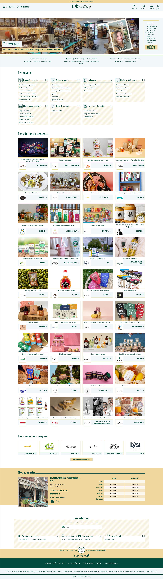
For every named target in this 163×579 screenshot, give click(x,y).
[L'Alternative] (81, 7)
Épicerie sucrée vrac (25, 100)
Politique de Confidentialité (91, 563)
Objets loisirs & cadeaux (26, 117)
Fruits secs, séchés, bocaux (27, 91)
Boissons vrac (88, 91)
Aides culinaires (56, 85)
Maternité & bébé (57, 111)
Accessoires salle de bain (123, 94)
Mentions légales (74, 563)
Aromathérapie (88, 117)
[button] (144, 7)
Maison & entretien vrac (26, 122)
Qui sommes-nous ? (111, 563)
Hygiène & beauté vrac (123, 97)
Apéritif (54, 94)
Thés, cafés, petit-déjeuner (92, 85)
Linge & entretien (24, 111)
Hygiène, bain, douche (122, 88)
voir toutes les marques (81, 459)
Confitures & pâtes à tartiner (27, 94)
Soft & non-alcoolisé (90, 88)
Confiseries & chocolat (25, 88)
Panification (55, 97)
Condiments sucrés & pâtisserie (28, 97)
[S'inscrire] (98, 527)
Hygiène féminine (121, 91)
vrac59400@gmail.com (57, 497)
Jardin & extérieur (24, 120)
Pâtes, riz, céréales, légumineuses (62, 88)
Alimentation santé (89, 111)
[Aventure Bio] (81, 550)
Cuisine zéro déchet (25, 114)
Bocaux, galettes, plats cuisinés (61, 91)
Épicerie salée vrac (57, 100)
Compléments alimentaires (92, 114)
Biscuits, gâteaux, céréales (27, 85)
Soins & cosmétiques (122, 85)
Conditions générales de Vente (55, 563)
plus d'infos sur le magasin (151, 47)
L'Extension (87, 577)
